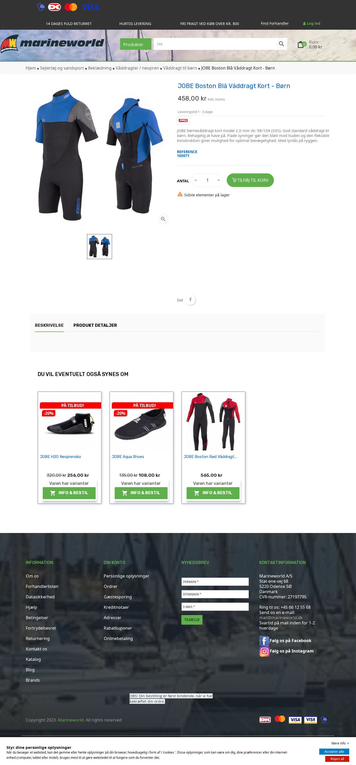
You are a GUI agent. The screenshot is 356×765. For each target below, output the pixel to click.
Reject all (337, 758)
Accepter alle (334, 751)
